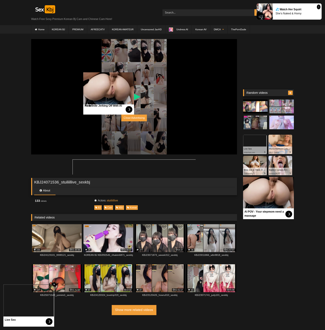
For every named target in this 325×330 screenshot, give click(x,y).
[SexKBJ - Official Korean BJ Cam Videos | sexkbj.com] (45, 10)
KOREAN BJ (58, 29)
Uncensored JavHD (151, 29)
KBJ (121, 207)
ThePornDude (238, 29)
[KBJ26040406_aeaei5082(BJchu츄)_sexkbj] (281, 122)
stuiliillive (112, 200)
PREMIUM (77, 29)
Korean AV (201, 29)
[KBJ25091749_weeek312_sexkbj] (255, 122)
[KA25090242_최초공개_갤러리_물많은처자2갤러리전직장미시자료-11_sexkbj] (255, 106)
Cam (109, 207)
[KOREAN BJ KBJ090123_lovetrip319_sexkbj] (281, 106)
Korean (133, 207)
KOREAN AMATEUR (123, 29)
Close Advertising (134, 117)
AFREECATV (98, 29)
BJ (99, 207)
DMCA (217, 29)
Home (41, 29)
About (46, 190)
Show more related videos (134, 310)
